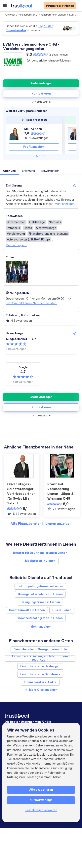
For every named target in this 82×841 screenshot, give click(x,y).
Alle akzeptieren (41, 790)
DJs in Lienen (61, 610)
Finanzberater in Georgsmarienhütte (40, 649)
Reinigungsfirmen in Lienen (40, 602)
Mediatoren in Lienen (40, 561)
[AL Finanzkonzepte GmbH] (74, 133)
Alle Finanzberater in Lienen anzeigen (41, 523)
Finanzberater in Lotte (40, 682)
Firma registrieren (60, 5)
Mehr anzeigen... (65, 204)
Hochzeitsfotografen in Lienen (40, 618)
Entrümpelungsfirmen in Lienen (40, 586)
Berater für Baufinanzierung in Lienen (40, 553)
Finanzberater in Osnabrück (40, 674)
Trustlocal (9, 14)
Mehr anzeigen (41, 627)
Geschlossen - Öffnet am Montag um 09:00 (35, 299)
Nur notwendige (41, 800)
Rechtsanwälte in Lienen (27, 610)
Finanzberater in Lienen (52, 14)
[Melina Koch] (15, 133)
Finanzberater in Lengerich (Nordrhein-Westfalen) (40, 658)
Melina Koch (33, 129)
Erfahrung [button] (28, 171)
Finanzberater (27, 14)
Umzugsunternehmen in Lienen (40, 594)
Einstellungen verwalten (41, 810)
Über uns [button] (9, 171)
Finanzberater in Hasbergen (40, 666)
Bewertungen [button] (50, 171)
